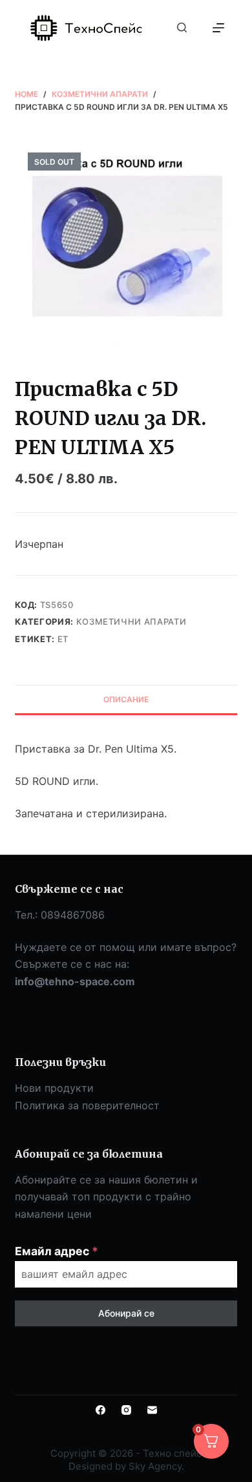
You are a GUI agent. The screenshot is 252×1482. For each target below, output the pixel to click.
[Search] (182, 27)
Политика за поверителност (87, 1105)
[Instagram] (126, 1410)
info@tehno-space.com (75, 981)
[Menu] (218, 28)
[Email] (152, 1410)
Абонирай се (126, 1313)
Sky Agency (155, 1466)
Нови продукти (54, 1087)
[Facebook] (100, 1410)
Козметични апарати (131, 621)
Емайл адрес (56, 1251)
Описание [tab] (126, 699)
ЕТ (63, 639)
